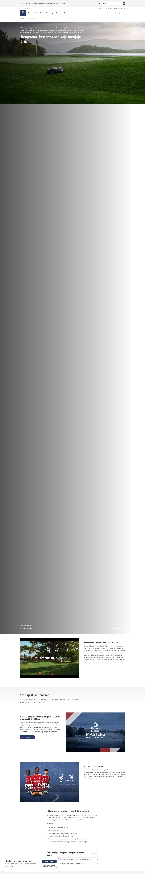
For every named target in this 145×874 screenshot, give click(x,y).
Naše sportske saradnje (27, 628)
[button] (30, 13)
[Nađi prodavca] (119, 13)
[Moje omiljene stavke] (123, 13)
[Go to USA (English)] (124, 3)
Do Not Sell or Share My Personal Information (49, 866)
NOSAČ (101, 8)
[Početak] (23, 13)
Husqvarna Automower (56, 815)
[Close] (58, 858)
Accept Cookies (49, 861)
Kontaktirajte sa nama (119, 8)
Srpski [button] (28, 8)
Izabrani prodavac (108, 8)
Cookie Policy (9, 868)
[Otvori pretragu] (116, 13)
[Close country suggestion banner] (142, 3)
